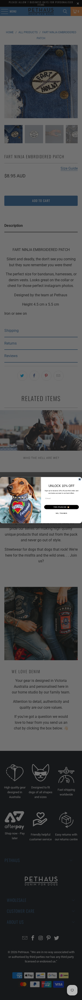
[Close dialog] (79, 479)
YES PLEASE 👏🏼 (61, 507)
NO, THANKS (61, 513)
